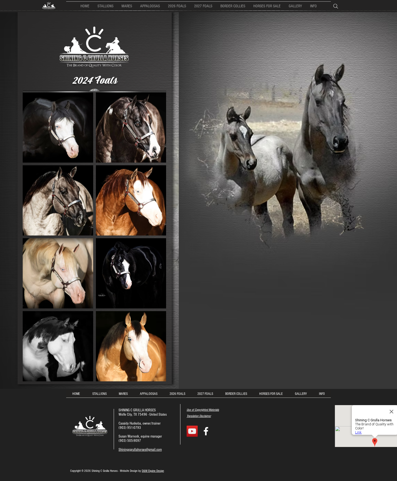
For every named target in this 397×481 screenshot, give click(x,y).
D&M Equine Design (153, 471)
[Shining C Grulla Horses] (205, 431)
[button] (232, 6)
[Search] (337, 6)
